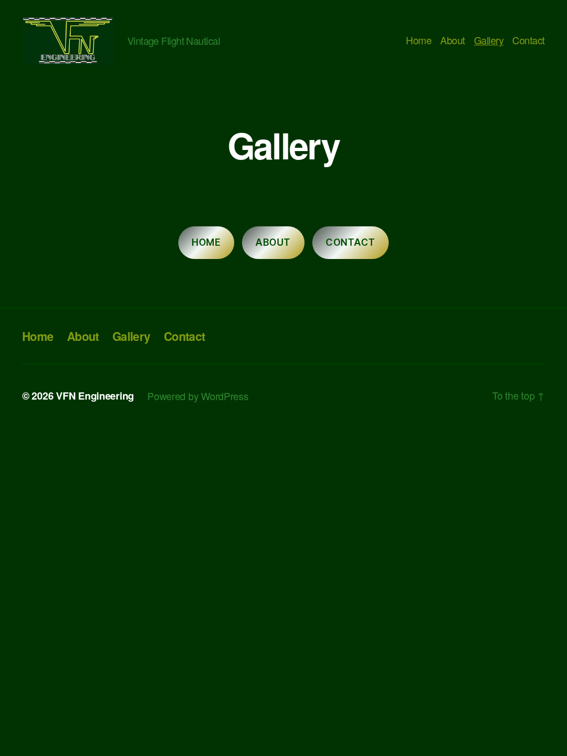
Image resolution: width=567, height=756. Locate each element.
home (206, 242)
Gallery (489, 40)
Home (418, 40)
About (452, 40)
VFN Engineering (95, 396)
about (273, 242)
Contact (528, 40)
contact (350, 242)
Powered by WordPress (198, 396)
